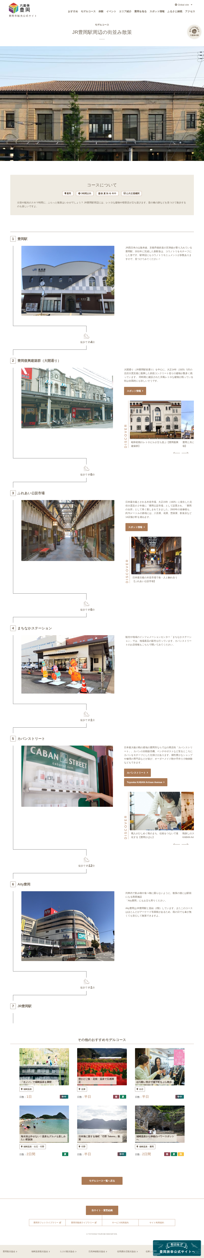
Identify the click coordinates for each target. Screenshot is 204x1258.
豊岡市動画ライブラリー (82, 1222)
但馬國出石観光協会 (126, 1251)
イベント (111, 11)
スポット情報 (157, 11)
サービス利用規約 (120, 1222)
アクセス (190, 11)
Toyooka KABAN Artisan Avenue (144, 782)
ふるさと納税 (174, 11)
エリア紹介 (125, 11)
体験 (101, 11)
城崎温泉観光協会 (39, 1251)
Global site (183, 4)
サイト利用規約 (156, 1222)
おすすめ (73, 11)
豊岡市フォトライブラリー (45, 1222)
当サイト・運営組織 (102, 1210)
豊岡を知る (140, 11)
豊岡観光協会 (9, 1251)
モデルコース (88, 11)
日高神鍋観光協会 (97, 1251)
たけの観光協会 (67, 1251)
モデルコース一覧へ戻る (102, 1180)
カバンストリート (136, 772)
